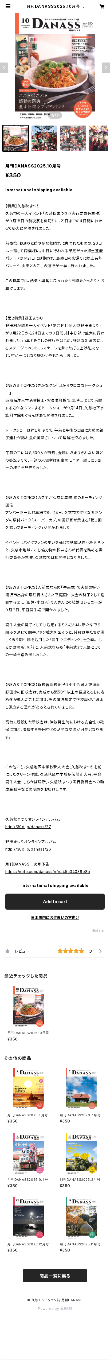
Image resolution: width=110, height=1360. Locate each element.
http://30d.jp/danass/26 (28, 849)
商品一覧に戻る (55, 1276)
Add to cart (55, 901)
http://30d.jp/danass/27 (28, 826)
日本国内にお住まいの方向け (55, 917)
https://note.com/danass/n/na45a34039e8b (47, 871)
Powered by (49, 1309)
